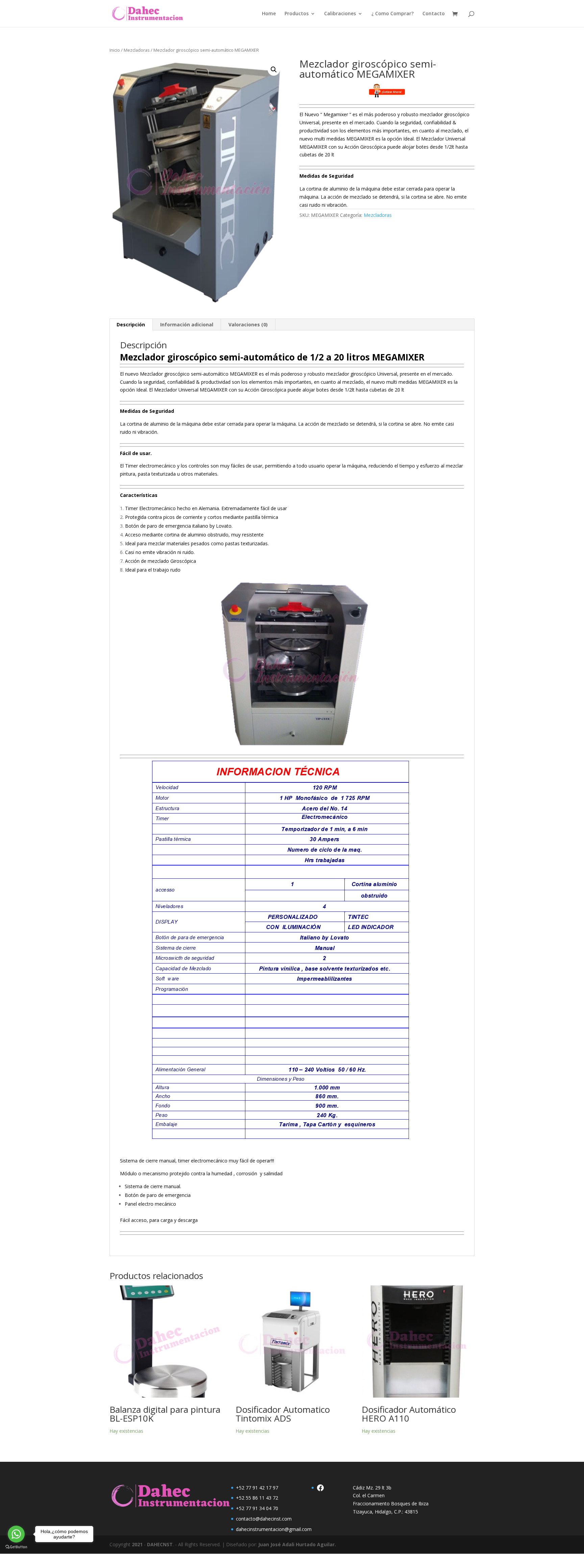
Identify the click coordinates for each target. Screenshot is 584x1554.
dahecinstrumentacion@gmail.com (274, 1529)
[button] (274, 70)
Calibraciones (340, 14)
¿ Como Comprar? (392, 14)
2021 (137, 1544)
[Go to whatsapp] (16, 1534)
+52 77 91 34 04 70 (257, 1508)
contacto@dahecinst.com (264, 1518)
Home (269, 14)
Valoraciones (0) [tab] (248, 324)
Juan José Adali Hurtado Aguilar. (297, 1544)
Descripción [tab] (131, 324)
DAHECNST (160, 1544)
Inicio (115, 50)
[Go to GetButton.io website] (16, 1547)
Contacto (433, 14)
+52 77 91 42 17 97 (257, 1487)
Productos (297, 14)
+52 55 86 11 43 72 (257, 1498)
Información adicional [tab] (186, 324)
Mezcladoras (137, 50)
